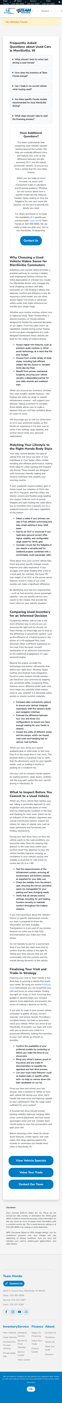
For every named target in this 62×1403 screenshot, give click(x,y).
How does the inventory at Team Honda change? (29, 74)
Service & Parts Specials (22, 1344)
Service (23, 1326)
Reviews (49, 1354)
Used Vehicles (10, 1337)
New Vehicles (9, 1332)
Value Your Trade (31, 1172)
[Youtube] (19, 1312)
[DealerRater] (26, 1312)
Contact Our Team (31, 1184)
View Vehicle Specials (31, 1160)
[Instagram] (13, 1312)
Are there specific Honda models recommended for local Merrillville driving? (29, 102)
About (50, 1326)
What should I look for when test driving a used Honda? (30, 61)
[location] (59, 2)
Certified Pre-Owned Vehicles (9, 1345)
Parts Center (24, 1359)
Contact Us (31, 240)
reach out (34, 220)
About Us (50, 1341)
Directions (50, 1337)
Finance (37, 1326)
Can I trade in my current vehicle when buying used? (29, 87)
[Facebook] (6, 1312)
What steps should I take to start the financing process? (30, 117)
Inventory (10, 1326)
